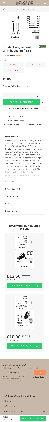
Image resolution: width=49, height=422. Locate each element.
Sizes (5, 60)
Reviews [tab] (9, 203)
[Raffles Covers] (42, 48)
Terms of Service (11, 379)
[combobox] (24, 9)
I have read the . (16, 381)
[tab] (24, 159)
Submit (40, 373)
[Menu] (4, 3)
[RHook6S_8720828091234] (24, 27)
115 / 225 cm (13, 70)
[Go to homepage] (24, 3)
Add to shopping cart (21, 102)
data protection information (21, 381)
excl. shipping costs (25, 86)
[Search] (4, 9)
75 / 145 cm (35, 64)
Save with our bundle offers (24, 108)
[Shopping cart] (44, 3)
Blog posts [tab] (11, 211)
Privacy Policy (39, 377)
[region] (24, 27)
